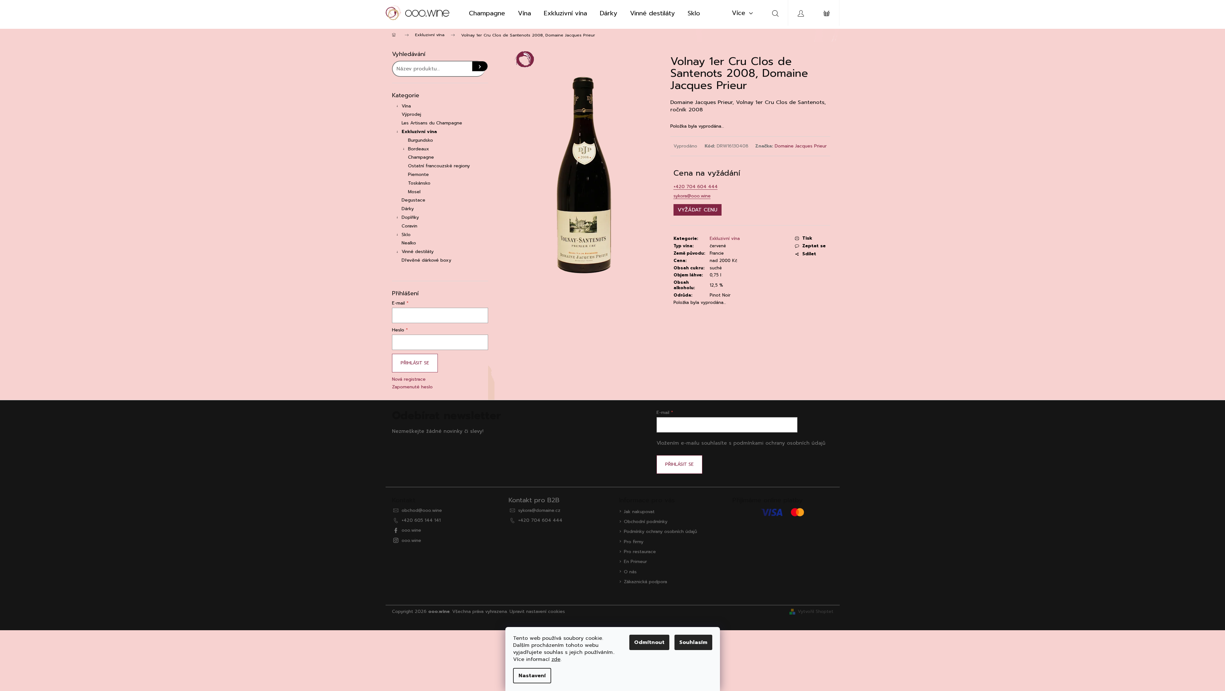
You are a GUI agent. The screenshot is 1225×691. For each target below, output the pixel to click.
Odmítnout (649, 642)
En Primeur (635, 561)
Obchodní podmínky (645, 521)
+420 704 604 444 (696, 186)
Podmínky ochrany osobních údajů (660, 531)
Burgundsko (420, 140)
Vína (406, 106)
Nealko (409, 243)
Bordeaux (418, 149)
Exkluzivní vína (419, 131)
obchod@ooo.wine (422, 510)
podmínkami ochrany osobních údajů (779, 443)
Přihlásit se (415, 363)
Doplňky (410, 217)
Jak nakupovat (639, 511)
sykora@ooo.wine (692, 196)
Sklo (406, 234)
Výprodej (411, 114)
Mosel (414, 191)
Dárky (408, 208)
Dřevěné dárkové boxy (426, 260)
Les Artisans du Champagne (432, 123)
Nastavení (532, 675)
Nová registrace (409, 379)
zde (555, 659)
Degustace (413, 200)
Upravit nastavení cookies (537, 611)
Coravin (409, 226)
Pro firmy (633, 541)
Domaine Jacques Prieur (801, 146)
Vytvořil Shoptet (815, 611)
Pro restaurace (640, 551)
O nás (630, 571)
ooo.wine (411, 530)
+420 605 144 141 (421, 520)
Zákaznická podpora (645, 581)
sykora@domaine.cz (539, 510)
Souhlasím (693, 642)
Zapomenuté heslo (412, 387)
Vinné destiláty (418, 251)
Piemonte (418, 174)
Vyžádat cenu (697, 210)
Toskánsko (419, 183)
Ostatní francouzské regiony (439, 166)
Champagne (421, 157)
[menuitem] (486, 13)
